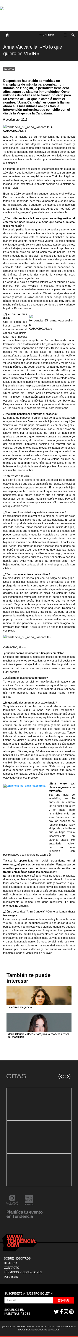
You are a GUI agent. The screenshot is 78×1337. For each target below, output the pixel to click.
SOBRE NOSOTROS (17, 1258)
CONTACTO (11, 1267)
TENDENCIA (46, 35)
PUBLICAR (11, 1277)
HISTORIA (10, 1263)
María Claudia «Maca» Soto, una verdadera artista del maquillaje (38, 1036)
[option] (39, 1137)
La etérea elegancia (20, 1007)
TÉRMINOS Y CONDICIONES (23, 1272)
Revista (9, 69)
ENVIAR (63, 1300)
